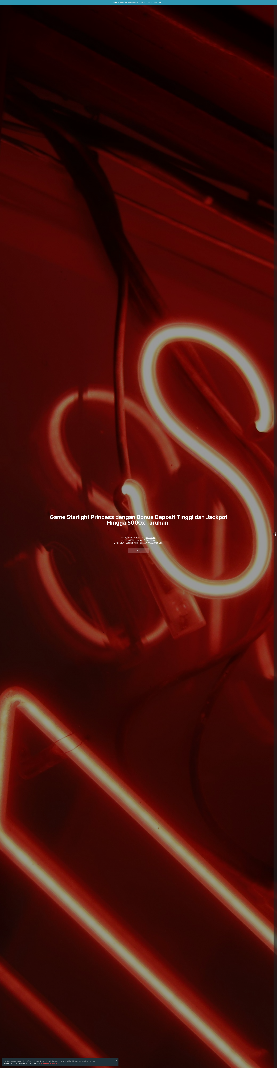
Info (138, 551)
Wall (275, 534)
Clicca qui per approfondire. (50, 1063)
